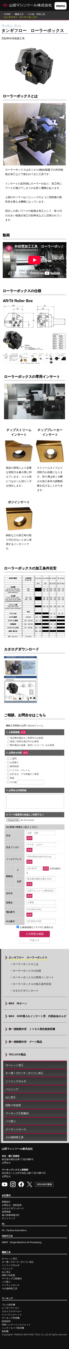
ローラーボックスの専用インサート (33, 977)
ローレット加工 (15, 1065)
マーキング (7, 1298)
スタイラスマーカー (12, 1311)
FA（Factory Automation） (15, 1230)
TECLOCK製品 (17, 1054)
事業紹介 (6, 1201)
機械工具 (6, 1252)
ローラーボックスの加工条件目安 (32, 984)
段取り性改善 (13, 1105)
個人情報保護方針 (11, 1214)
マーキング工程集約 (17, 1113)
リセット (34, 940)
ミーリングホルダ (16, 1081)
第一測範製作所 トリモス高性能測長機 (32, 1029)
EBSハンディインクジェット (16, 1324)
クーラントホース (16, 1129)
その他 (13, 782)
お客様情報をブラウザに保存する (36, 927)
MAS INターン (18, 1003)
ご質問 (13, 758)
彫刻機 (5, 1331)
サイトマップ (8, 1218)
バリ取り (11, 1121)
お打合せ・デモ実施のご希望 (24, 774)
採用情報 (6, 1211)
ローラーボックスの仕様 (27, 970)
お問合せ (6, 1162)
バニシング (12, 1089)
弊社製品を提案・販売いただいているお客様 (32, 745)
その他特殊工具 (15, 1137)
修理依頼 (14, 766)
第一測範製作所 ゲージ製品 (25, 1041)
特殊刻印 (6, 1321)
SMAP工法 (7, 1235)
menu (60, 5)
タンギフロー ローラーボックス (28, 957)
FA (3, 1223)
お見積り (14, 762)
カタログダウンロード (25, 990)
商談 (12, 778)
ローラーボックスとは (25, 964)
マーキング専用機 (11, 1317)
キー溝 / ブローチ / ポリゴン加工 (24, 1073)
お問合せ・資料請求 (12, 1204)
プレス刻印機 (8, 1304)
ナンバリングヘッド (12, 1314)
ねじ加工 (11, 1097)
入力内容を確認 (35, 933)
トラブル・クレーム (20, 770)
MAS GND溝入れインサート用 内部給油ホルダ (37, 1016)
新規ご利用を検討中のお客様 (24, 741)
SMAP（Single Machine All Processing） (22, 1242)
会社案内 (6, 1195)
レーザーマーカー (11, 1307)
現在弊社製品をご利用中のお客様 (26, 738)
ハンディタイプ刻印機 (13, 1327)
